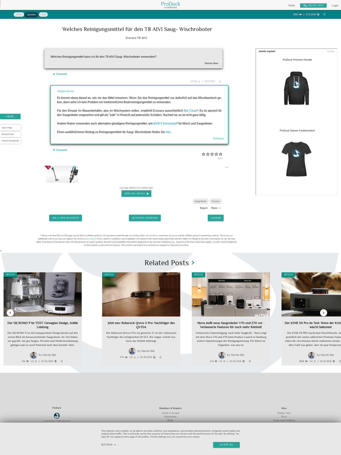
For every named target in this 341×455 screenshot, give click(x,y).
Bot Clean (190, 110)
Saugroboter (201, 201)
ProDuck (170, 4)
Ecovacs (216, 201)
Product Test (284, 413)
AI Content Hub (170, 8)
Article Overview (170, 413)
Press (284, 416)
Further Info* (147, 188)
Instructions (170, 416)
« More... (10, 116)
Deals (291, 5)
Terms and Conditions (284, 420)
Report (204, 207)
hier (168, 132)
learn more (90, 238)
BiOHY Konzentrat (165, 123)
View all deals (135, 193)
